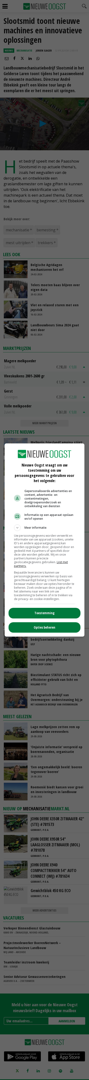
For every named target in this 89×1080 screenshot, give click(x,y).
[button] (44, 527)
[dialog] (45, 540)
